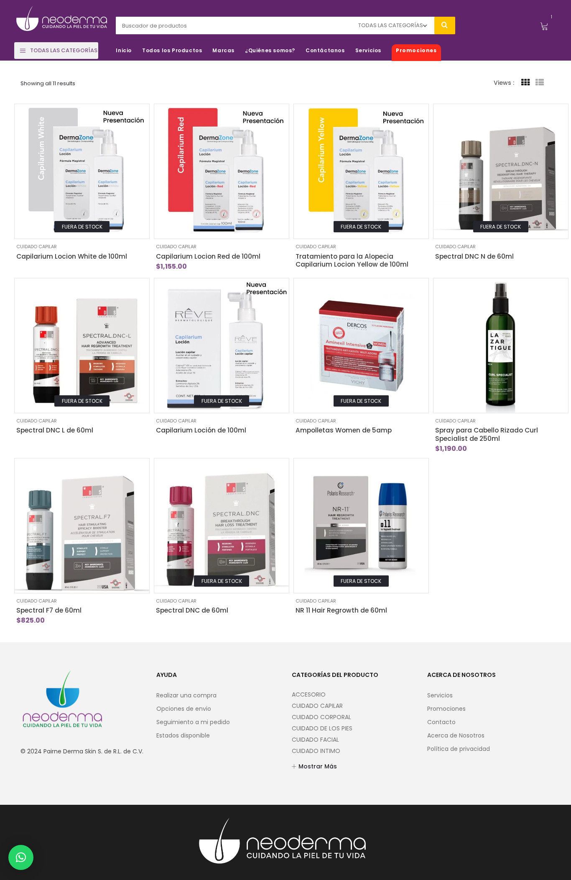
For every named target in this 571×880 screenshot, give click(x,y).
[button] (20, 857)
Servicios (440, 695)
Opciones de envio (183, 709)
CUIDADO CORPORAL (321, 717)
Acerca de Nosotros (455, 735)
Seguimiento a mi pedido (193, 722)
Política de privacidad (458, 749)
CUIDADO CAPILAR (36, 246)
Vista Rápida (27, 226)
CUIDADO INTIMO (316, 751)
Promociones (446, 709)
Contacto (441, 722)
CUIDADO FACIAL (315, 739)
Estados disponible (183, 735)
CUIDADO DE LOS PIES (322, 728)
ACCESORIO (309, 694)
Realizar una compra (186, 695)
